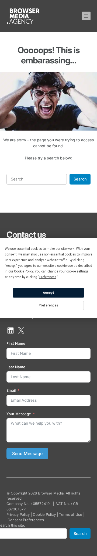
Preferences (48, 305)
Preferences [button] (47, 277)
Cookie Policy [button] (23, 271)
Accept (48, 293)
